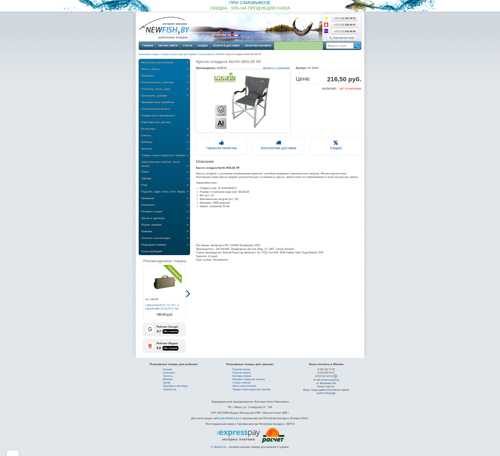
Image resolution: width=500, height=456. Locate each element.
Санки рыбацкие (151, 251)
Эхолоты (168, 376)
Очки (144, 184)
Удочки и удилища (153, 218)
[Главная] (164, 28)
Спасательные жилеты (155, 108)
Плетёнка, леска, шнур (155, 88)
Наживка (146, 231)
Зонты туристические (244, 386)
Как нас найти (168, 45)
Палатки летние (241, 369)
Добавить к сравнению (276, 68)
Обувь (145, 171)
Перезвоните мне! (343, 37)
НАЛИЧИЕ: (329, 88)
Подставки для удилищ (156, 122)
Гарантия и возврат (258, 45)
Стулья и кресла (241, 382)
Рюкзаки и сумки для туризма (248, 379)
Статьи (187, 45)
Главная (147, 45)
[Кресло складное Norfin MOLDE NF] (243, 101)
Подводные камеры (153, 244)
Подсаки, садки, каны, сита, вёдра (163, 191)
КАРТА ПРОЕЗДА (326, 393)
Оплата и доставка (226, 45)
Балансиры (148, 128)
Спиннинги (148, 204)
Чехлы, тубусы (150, 69)
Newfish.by (220, 446)
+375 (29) (344, 18)
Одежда (146, 178)
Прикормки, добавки (154, 95)
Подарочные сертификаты (158, 115)
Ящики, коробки (151, 224)
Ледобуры (147, 75)
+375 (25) (344, 31)
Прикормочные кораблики (157, 102)
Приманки (147, 198)
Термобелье (169, 389)
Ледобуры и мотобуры (175, 386)
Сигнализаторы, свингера (157, 82)
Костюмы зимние (241, 376)
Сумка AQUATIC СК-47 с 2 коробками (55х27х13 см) (162, 307)
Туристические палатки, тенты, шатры (161, 163)
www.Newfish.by (229, 418)
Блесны (146, 135)
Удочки (167, 382)
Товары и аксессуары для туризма (163, 155)
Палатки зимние (241, 372)
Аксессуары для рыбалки (157, 62)
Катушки (146, 148)
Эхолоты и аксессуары (155, 238)
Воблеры (147, 142)
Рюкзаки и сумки (151, 211)
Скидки (202, 45)
